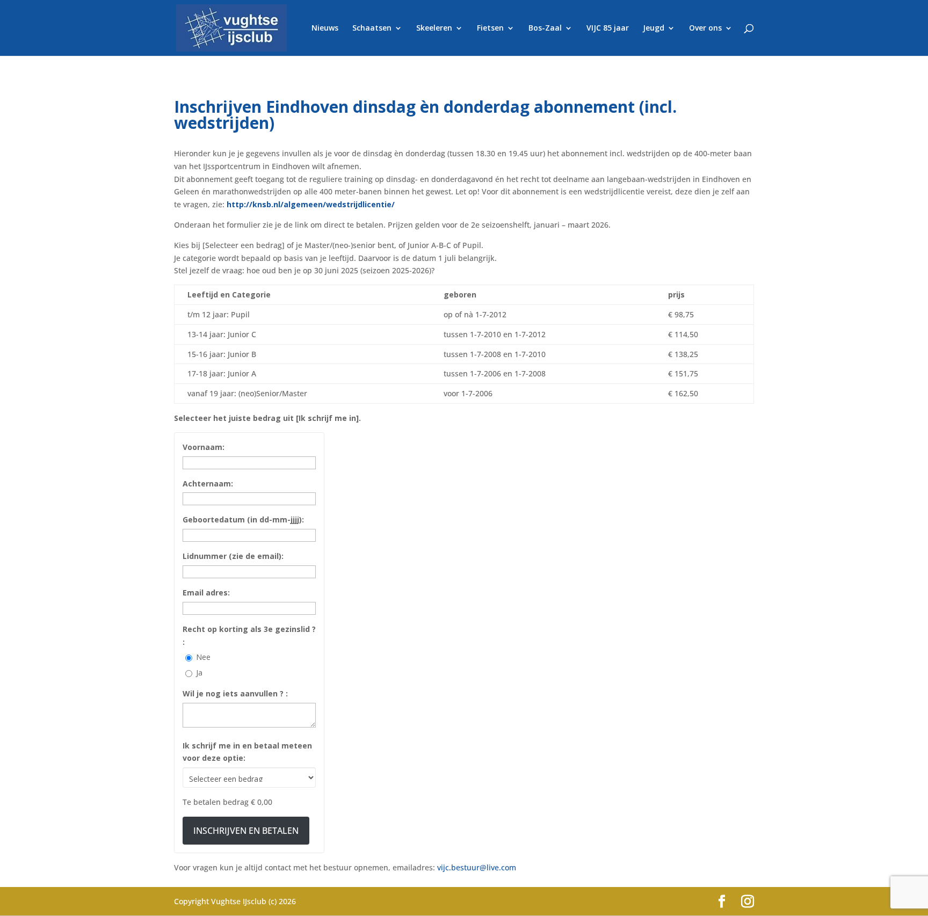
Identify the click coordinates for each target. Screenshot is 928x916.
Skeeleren (434, 28)
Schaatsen (372, 28)
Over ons (705, 28)
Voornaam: (203, 447)
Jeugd (653, 28)
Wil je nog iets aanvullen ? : (235, 693)
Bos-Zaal (545, 28)
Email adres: (206, 592)
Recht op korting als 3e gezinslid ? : (249, 635)
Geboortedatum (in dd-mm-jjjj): (243, 519)
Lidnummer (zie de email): (233, 556)
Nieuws (324, 28)
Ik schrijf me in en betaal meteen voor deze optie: (247, 752)
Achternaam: (208, 483)
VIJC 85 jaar (607, 28)
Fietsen (490, 28)
